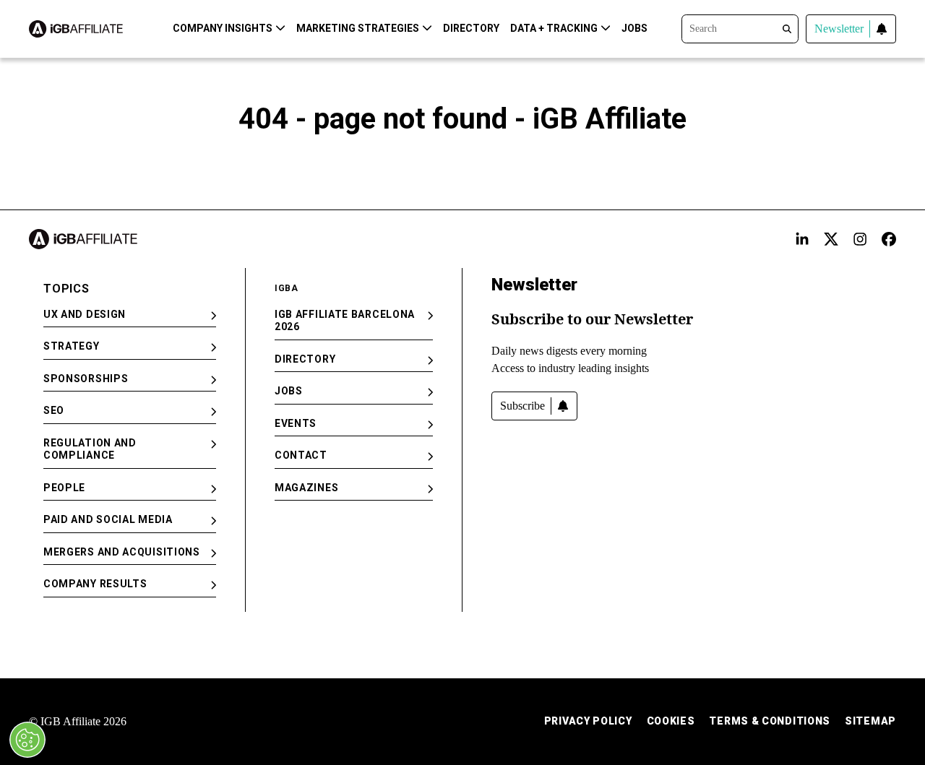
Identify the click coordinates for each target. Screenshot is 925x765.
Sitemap (870, 721)
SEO (53, 410)
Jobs (634, 28)
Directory (471, 28)
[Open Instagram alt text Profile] (860, 239)
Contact (301, 455)
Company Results (95, 583)
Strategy (71, 346)
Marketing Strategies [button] (357, 28)
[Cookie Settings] (27, 740)
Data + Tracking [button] (554, 28)
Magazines (306, 487)
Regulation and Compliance (90, 449)
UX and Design (84, 314)
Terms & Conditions (769, 721)
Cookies (671, 721)
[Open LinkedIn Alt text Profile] (802, 239)
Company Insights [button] (222, 28)
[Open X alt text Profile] (831, 239)
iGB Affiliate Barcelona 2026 (345, 320)
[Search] (740, 27)
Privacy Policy (588, 721)
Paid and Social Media (108, 519)
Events (296, 423)
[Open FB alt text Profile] (889, 239)
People (64, 487)
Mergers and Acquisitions (121, 552)
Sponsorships (85, 378)
